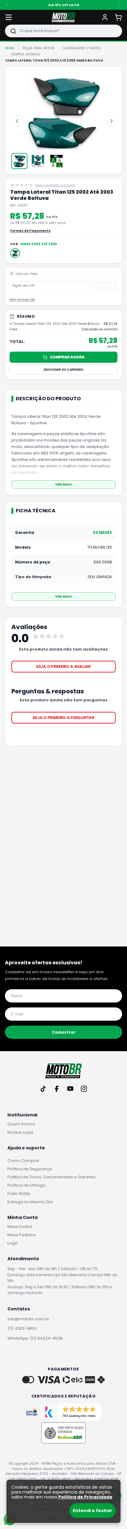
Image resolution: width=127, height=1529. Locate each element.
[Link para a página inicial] (9, 48)
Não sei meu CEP (22, 299)
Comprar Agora (67, 357)
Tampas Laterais (25, 54)
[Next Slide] (119, 4)
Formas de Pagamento (30, 231)
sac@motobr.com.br (28, 1319)
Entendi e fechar (92, 1510)
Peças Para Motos (39, 48)
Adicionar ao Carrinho (63, 369)
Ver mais (63, 484)
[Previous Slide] (7, 4)
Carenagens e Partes (82, 48)
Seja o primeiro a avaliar (63, 666)
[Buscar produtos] (13, 31)
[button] (15, 253)
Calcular (105, 285)
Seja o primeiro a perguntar (63, 717)
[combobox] (63, 31)
